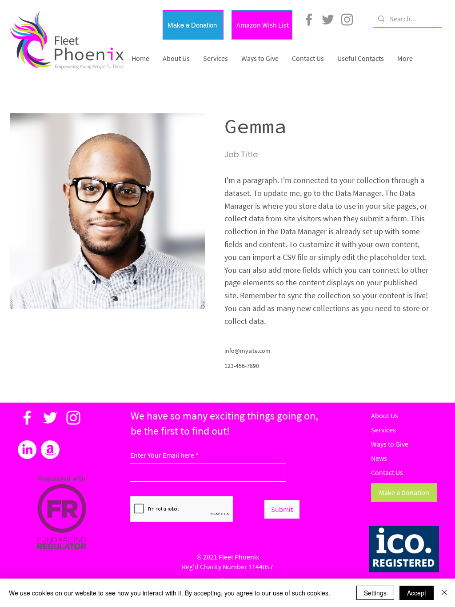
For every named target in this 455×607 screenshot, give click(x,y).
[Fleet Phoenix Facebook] (309, 20)
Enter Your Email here (162, 455)
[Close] (444, 593)
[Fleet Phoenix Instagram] (347, 20)
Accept (416, 592)
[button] (193, 25)
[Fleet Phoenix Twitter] (328, 20)
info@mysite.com (247, 351)
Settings (375, 592)
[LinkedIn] (27, 449)
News (379, 458)
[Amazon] (50, 449)
